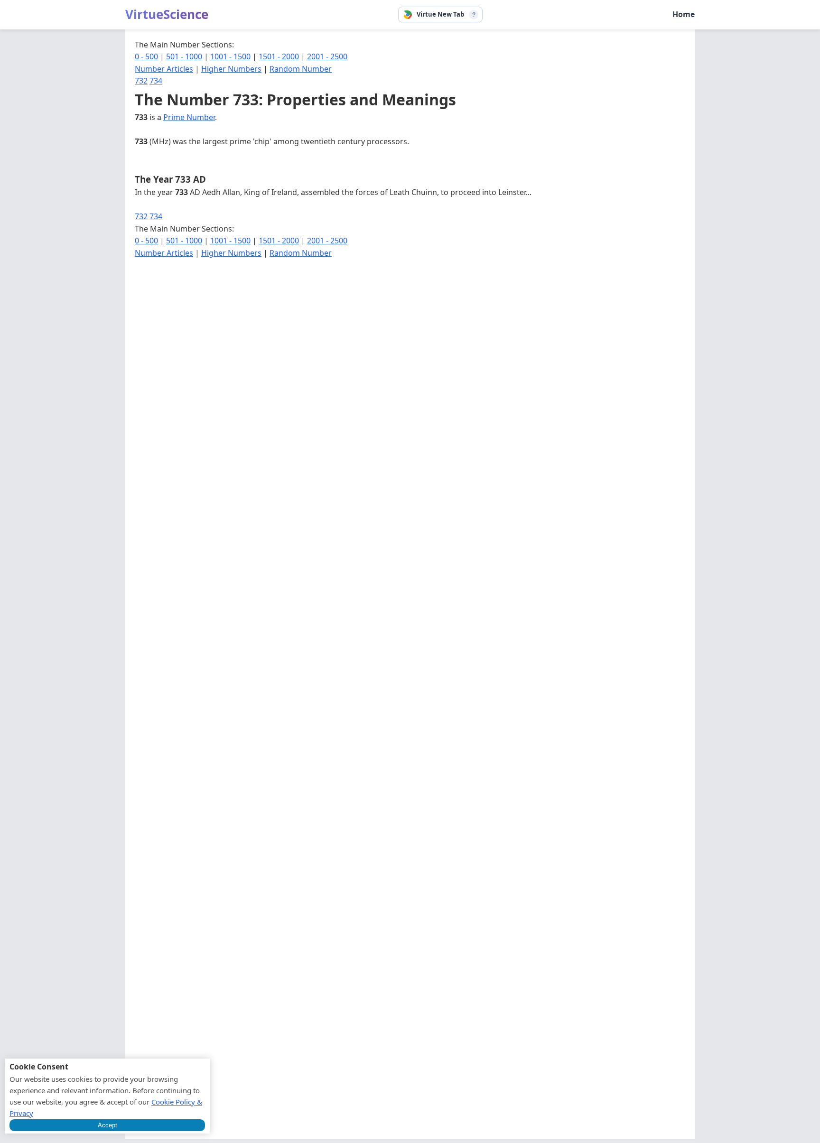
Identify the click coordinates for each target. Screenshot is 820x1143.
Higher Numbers (231, 69)
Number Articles (164, 69)
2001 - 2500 (327, 56)
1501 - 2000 (279, 56)
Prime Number (189, 117)
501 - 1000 (184, 56)
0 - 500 (146, 56)
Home (683, 14)
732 (141, 80)
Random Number (301, 69)
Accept (107, 1125)
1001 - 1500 (230, 56)
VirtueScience (166, 14)
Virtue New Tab (440, 14)
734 (155, 80)
